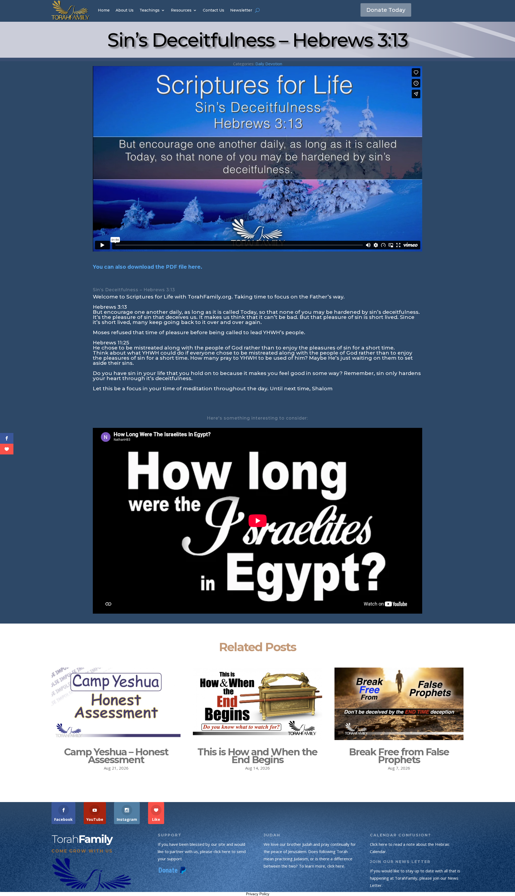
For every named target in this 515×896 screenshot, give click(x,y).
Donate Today (385, 10)
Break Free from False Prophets (399, 756)
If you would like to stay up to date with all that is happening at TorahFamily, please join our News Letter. (415, 878)
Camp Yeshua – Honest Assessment (116, 756)
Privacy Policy (257, 894)
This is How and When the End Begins (257, 756)
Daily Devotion (268, 63)
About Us (125, 10)
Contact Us (213, 10)
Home (104, 10)
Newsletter (241, 10)
